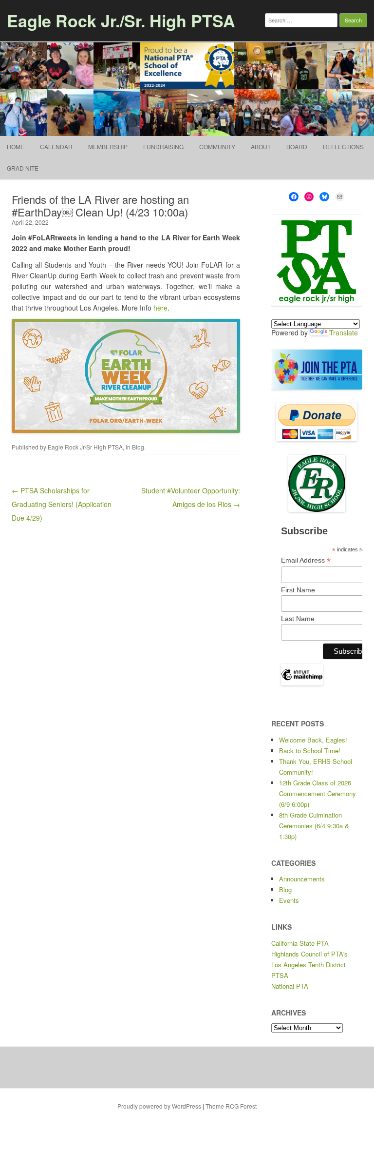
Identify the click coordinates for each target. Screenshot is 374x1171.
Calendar (56, 146)
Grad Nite (22, 168)
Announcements (302, 878)
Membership (108, 146)
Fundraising (163, 146)
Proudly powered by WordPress (159, 1106)
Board (296, 146)
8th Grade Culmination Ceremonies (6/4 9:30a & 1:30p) (314, 825)
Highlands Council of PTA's (309, 953)
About (261, 146)
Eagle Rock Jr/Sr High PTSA (85, 447)
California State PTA (300, 943)
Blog (138, 447)
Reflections (343, 146)
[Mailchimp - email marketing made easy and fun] (302, 683)
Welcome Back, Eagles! (313, 739)
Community (217, 146)
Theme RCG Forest (231, 1106)
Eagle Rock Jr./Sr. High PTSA (121, 20)
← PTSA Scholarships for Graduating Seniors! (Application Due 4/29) (62, 504)
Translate (343, 332)
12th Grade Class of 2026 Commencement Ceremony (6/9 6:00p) (317, 793)
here (160, 307)
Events (289, 900)
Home (15, 146)
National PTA (289, 986)
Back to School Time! (309, 750)
